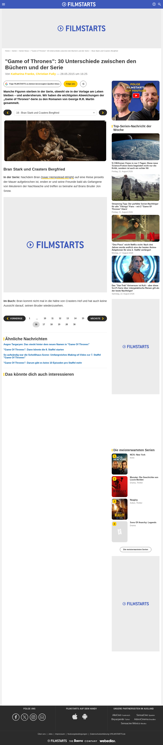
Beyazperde (117, 719)
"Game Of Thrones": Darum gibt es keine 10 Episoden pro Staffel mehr (43, 362)
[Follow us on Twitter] (25, 717)
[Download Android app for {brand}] (86, 716)
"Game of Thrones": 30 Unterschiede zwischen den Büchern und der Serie (60, 51)
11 (52, 318)
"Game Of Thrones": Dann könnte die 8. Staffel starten (34, 349)
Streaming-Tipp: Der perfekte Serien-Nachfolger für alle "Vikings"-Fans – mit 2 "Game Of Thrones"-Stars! (135, 206)
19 (59, 324)
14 (75, 318)
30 (74, 324)
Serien (14, 51)
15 (83, 318)
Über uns (42, 734)
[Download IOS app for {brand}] (76, 716)
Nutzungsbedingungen (77, 734)
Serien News (24, 51)
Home (7, 51)
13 (68, 318)
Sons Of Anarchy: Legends (143, 522)
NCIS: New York (137, 455)
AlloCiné (116, 715)
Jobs (50, 734)
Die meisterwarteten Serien (135, 549)
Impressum (60, 734)
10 (45, 318)
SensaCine (142, 715)
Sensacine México (130, 723)
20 (67, 324)
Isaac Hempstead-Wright (57, 177)
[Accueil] (79, 4)
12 (60, 318)
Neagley (134, 500)
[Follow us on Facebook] (16, 717)
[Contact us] (43, 717)
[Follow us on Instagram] (34, 717)
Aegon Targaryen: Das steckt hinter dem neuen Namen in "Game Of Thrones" (46, 344)
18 (51, 324)
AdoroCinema (141, 719)
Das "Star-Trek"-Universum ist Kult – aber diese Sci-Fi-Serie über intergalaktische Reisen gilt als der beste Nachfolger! (135, 288)
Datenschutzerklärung (99, 734)
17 (44, 324)
